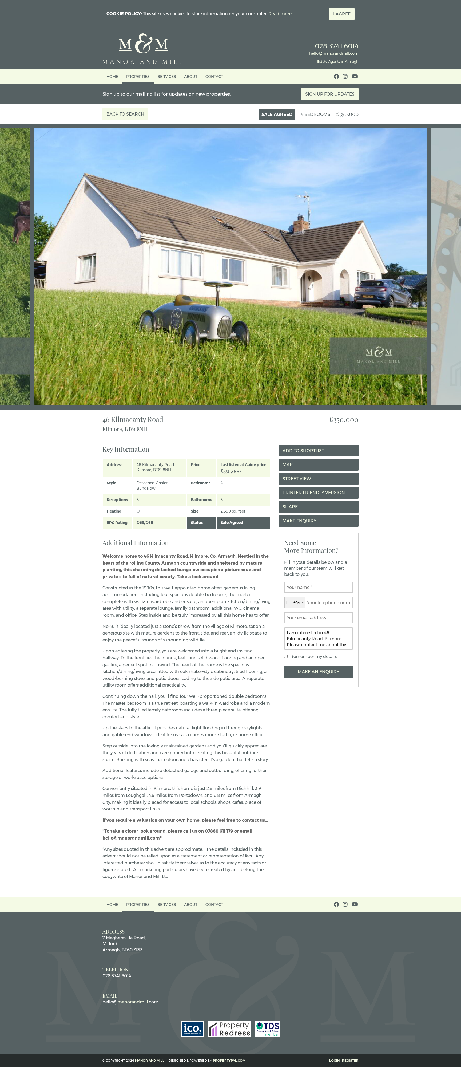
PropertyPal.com (229, 1060)
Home (112, 76)
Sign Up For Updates (330, 94)
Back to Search (125, 114)
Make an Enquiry (318, 671)
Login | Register (344, 1060)
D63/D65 (145, 522)
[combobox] (294, 602)
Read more (280, 13)
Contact (214, 76)
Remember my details (313, 656)
